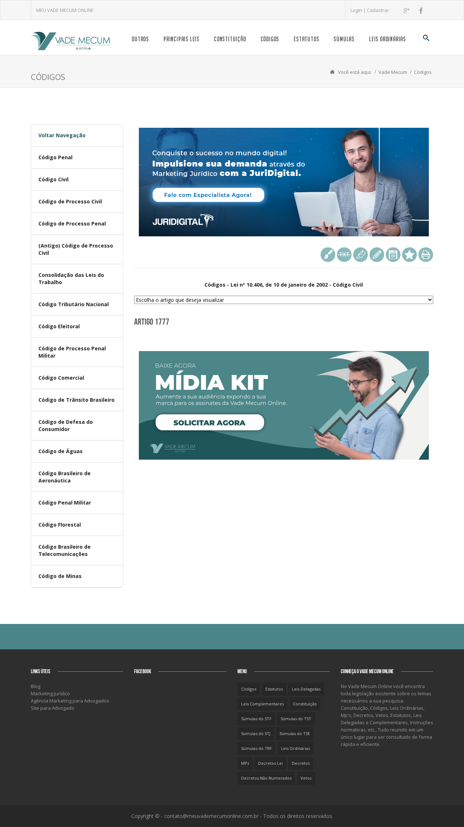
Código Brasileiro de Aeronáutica (64, 477)
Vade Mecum (392, 72)
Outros (140, 39)
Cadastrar (378, 10)
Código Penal (55, 157)
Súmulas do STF (256, 718)
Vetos (306, 778)
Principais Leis (181, 39)
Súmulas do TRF (256, 748)
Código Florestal (59, 524)
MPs (245, 763)
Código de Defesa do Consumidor (65, 425)
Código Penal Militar (64, 502)
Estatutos (306, 39)
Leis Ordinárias (387, 39)
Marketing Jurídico (50, 693)
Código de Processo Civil (70, 201)
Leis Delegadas (306, 689)
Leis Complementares (262, 703)
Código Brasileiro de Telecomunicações (64, 550)
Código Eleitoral (59, 326)
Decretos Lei (270, 763)
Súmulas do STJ (255, 733)
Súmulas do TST (296, 718)
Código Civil (53, 179)
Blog (35, 686)
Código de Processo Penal (72, 223)
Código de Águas (60, 451)
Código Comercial (61, 377)
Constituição (230, 39)
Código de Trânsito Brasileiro (76, 399)
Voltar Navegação (62, 135)
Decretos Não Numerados (266, 778)
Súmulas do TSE (294, 733)
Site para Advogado (52, 708)
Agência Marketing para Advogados (70, 700)
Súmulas (344, 39)
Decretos (301, 763)
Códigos (270, 39)
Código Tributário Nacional (73, 304)
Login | (359, 10)
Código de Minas (60, 576)
